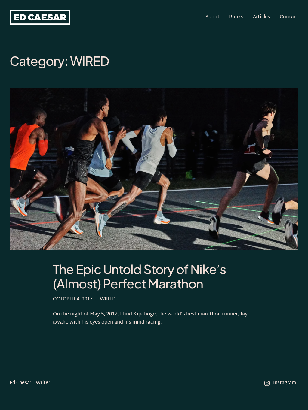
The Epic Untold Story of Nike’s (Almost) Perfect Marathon (139, 276)
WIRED (108, 299)
